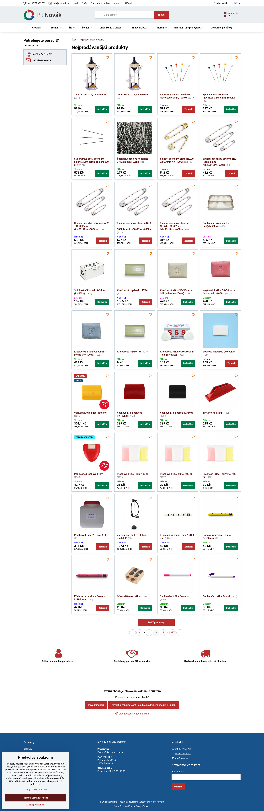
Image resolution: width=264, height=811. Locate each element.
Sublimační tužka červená (174, 596)
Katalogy (27, 749)
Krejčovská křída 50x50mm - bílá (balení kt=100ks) (176, 292)
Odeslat (178, 786)
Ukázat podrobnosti (35, 804)
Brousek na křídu (212, 412)
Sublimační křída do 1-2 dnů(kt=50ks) (216, 225)
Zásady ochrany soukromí (151, 802)
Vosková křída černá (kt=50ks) (177, 412)
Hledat (161, 14)
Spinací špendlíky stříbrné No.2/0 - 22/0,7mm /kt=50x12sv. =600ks (174, 226)
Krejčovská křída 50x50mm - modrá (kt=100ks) (90, 353)
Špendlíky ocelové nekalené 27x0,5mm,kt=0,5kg (132, 160)
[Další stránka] (179, 632)
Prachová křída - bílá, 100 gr (132, 474)
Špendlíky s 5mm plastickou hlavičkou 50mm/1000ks (175, 96)
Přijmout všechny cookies (35, 798)
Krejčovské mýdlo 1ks (129, 351)
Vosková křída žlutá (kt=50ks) (90, 412)
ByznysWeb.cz (142, 806)
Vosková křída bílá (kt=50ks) (219, 351)
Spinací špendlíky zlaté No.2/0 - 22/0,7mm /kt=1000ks (177, 160)
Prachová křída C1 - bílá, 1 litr (90, 535)
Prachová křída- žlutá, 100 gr (176, 474)
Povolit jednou (96, 705)
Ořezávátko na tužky (128, 596)
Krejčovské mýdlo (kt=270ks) (133, 290)
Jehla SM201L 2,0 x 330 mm (90, 94)
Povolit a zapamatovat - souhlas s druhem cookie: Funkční (143, 705)
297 (172, 632)
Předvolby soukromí (128, 802)
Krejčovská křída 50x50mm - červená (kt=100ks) (219, 292)
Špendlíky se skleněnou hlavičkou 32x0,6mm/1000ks (219, 96)
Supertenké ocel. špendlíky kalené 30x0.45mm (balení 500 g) (91, 161)
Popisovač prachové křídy (88, 474)
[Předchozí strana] (132, 632)
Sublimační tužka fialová (216, 596)
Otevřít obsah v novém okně (133, 713)
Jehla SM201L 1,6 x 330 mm (133, 94)
